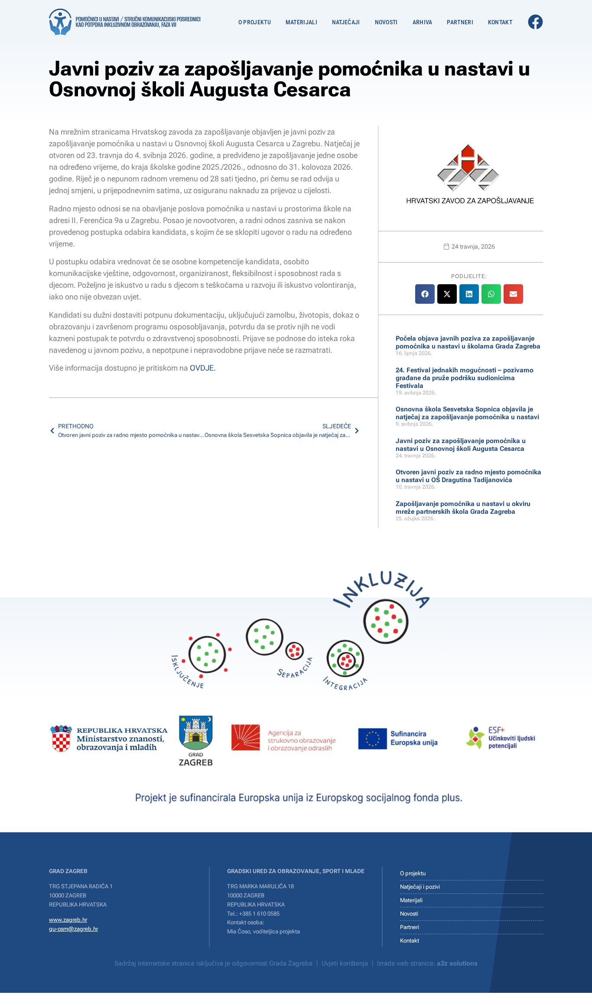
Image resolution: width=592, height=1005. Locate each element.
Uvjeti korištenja (345, 963)
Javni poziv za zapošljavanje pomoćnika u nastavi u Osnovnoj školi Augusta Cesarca (461, 445)
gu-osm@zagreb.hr (73, 929)
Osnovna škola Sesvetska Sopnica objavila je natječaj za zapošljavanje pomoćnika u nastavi (467, 413)
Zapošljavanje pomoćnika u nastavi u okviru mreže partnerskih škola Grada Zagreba (463, 508)
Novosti (386, 22)
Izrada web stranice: (427, 963)
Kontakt (500, 22)
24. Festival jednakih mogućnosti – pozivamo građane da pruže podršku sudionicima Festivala (464, 378)
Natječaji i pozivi (420, 886)
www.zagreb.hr (68, 919)
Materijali (301, 22)
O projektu (254, 22)
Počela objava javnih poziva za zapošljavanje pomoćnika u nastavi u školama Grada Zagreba (468, 342)
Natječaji (346, 22)
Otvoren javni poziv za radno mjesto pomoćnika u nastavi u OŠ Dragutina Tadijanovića (468, 476)
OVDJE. (203, 367)
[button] (425, 294)
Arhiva (423, 22)
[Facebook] (535, 22)
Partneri (460, 22)
